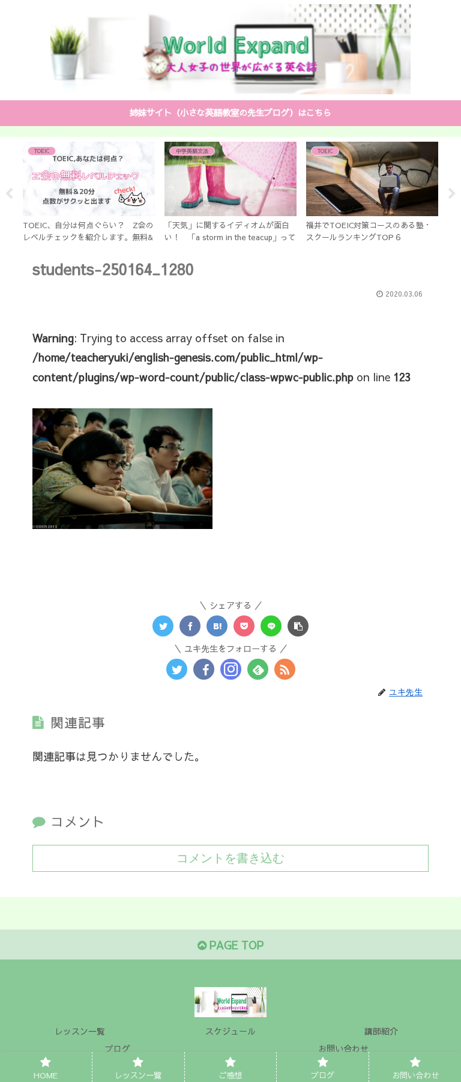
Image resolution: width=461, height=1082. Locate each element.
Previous (9, 194)
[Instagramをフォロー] (230, 669)
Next (452, 194)
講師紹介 (381, 1031)
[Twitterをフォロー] (176, 669)
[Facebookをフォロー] (203, 669)
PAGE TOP (235, 944)
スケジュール (230, 1031)
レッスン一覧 (80, 1031)
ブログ (117, 1048)
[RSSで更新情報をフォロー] (284, 669)
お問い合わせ (343, 1048)
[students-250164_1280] (216, 625)
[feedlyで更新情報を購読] (257, 669)
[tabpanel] (89, 192)
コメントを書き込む (230, 858)
